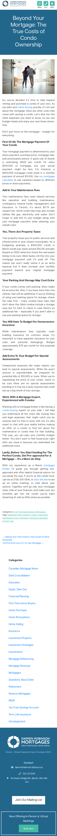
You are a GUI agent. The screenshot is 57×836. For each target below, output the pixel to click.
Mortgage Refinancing (21, 659)
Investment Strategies (21, 645)
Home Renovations (19, 617)
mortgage (23, 518)
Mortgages (41, 512)
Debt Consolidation (19, 575)
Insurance (14, 631)
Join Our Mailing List (28, 800)
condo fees (43, 515)
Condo (34, 515)
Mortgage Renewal (19, 666)
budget (26, 515)
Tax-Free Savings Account (24, 708)
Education (14, 582)
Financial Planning (19, 596)
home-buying (25, 107)
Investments (15, 652)
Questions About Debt (21, 680)
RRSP (12, 701)
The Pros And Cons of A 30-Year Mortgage (23, 543)
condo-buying (10, 410)
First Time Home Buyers (24, 512)
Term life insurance (20, 714)
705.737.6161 (28, 774)
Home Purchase (18, 610)
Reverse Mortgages (20, 694)
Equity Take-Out (18, 589)
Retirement (15, 687)
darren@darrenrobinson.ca (29, 767)
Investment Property (20, 638)
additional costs (15, 515)
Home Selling (16, 624)
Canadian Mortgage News (23, 569)
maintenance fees (10, 518)
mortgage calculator (38, 518)
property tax (8, 521)
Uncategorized (17, 721)
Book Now (29, 829)
